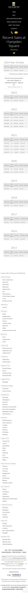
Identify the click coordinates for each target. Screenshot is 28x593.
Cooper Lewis (5, 441)
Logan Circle (5, 438)
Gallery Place (5, 359)
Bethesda (4, 334)
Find (14, 12)
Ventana (4, 501)
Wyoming (4, 434)
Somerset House (6, 391)
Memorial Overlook (7, 318)
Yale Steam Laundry (7, 482)
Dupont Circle (5, 365)
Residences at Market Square (9, 498)
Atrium (4, 314)
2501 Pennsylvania (7, 526)
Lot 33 (4, 298)
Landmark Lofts (6, 353)
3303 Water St (6, 400)
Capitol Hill (4, 345)
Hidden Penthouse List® (18, 558)
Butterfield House (7, 350)
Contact (14, 28)
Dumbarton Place (6, 373)
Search (4, 556)
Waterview (5, 325)
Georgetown (5, 394)
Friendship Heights (7, 386)
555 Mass (4, 466)
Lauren (4, 341)
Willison (4, 460)
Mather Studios (6, 361)
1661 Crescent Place (7, 279)
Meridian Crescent (7, 301)
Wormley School (6, 414)
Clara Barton (5, 491)
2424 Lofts (5, 282)
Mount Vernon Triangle (8, 463)
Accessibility (22, 587)
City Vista (4, 471)
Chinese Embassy (6, 368)
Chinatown (4, 356)
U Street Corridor (6, 505)
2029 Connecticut (7, 420)
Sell (14, 15)
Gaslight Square (6, 316)
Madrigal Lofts (6, 473)
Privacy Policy (14, 587)
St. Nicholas (5, 432)
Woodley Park (5, 536)
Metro (4, 450)
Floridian (4, 514)
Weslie (4, 328)
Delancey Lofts (6, 289)
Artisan (4, 489)
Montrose (5, 404)
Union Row (5, 517)
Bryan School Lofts (7, 348)
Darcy (4, 337)
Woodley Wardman (7, 544)
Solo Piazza (5, 457)
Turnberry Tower (6, 323)
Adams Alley (5, 284)
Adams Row (5, 287)
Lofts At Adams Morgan (8, 296)
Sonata (4, 475)
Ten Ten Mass (5, 478)
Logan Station (5, 445)
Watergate (5, 382)
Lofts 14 (4, 443)
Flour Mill (4, 402)
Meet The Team (14, 25)
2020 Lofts (5, 507)
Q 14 (3, 455)
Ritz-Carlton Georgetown (9, 409)
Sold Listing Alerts (14, 87)
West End (4, 520)
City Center (5, 468)
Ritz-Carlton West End (8, 530)
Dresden (4, 427)
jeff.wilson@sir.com (16, 32)
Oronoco (4, 307)
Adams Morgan (6, 277)
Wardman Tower (6, 542)
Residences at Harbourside (9, 406)
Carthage (4, 425)
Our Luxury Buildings (14, 18)
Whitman (4, 480)
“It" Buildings (20, 563)
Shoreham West (6, 539)
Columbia (4, 528)
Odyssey (4, 321)
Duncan (4, 370)
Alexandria (4, 304)
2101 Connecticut (7, 422)
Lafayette (4, 494)
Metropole (5, 452)
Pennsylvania (5, 496)
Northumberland (6, 375)
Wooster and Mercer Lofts (9, 330)
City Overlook (6, 512)
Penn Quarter (5, 486)
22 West (4, 523)
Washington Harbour (7, 411)
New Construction (14, 22)
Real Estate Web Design (8, 589)
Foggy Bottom (5, 379)
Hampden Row (6, 339)
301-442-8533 (11, 32)
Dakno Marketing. (21, 589)
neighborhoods (5, 563)
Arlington (4, 311)
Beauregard (5, 510)
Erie (3, 291)
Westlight (4, 533)
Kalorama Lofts (6, 294)
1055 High (5, 397)
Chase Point (5, 388)
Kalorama (4, 417)
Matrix (4, 448)
